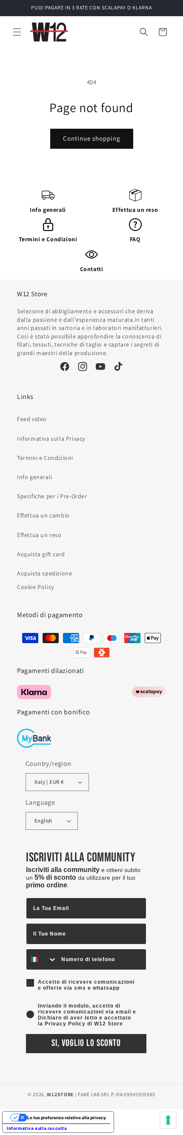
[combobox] (41, 959)
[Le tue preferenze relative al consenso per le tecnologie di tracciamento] (168, 1120)
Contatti (91, 269)
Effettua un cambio (43, 515)
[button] (17, 32)
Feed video (32, 419)
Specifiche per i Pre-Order (52, 496)
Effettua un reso (135, 210)
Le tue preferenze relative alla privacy (66, 1117)
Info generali (48, 210)
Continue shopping (91, 138)
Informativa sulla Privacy (51, 438)
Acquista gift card (41, 554)
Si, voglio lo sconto (86, 1043)
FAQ (135, 239)
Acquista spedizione (44, 573)
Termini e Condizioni (48, 239)
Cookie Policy (35, 587)
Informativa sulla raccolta (37, 1128)
